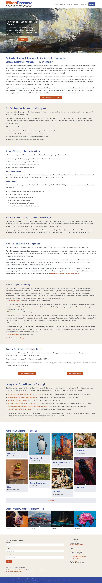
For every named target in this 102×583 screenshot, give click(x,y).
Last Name (8, 548)
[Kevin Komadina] (39, 519)
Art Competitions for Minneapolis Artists (22, 397)
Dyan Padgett (77, 528)
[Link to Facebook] (93, 579)
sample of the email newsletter (18, 569)
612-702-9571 (76, 558)
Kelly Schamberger (13, 300)
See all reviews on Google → (77, 544)
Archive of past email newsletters (14, 571)
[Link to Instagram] (95, 579)
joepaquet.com (75, 93)
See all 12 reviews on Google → (16, 338)
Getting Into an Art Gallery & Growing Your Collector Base (27, 406)
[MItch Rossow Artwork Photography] (19, 4)
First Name (8, 542)
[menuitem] (56, 4)
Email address (9, 555)
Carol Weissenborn (13, 334)
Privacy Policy (67, 580)
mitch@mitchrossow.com (79, 556)
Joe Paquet (19, 88)
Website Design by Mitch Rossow (32, 578)
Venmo (75, 561)
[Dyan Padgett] (85, 519)
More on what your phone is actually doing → (65, 273)
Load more (51, 500)
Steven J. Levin (12, 312)
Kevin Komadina (33, 528)
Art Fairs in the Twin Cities (17, 400)
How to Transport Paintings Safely (19, 409)
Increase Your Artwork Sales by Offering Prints (23, 403)
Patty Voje (9, 528)
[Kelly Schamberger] (62, 519)
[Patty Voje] (17, 519)
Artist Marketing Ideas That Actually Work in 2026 (25, 394)
